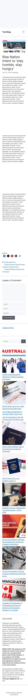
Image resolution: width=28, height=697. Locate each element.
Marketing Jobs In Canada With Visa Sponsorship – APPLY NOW (13, 510)
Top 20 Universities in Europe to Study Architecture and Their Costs (14, 573)
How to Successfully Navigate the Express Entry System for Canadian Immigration (13, 542)
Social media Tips (9, 262)
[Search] (23, 341)
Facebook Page (8, 328)
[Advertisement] (14, 14)
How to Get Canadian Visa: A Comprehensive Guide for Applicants (13, 449)
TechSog (6, 32)
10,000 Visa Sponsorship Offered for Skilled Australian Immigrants (13, 377)
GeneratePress (14, 694)
